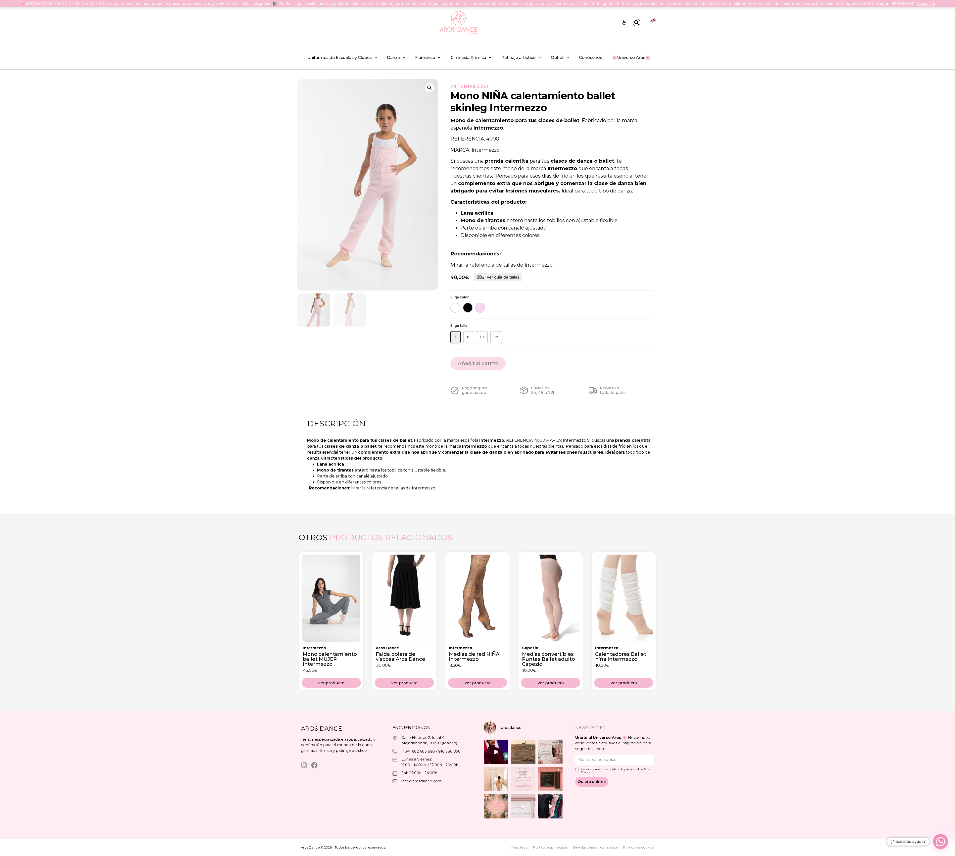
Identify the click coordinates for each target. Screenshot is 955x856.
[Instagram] (304, 765)
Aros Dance (387, 647)
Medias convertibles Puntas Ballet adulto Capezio (548, 659)
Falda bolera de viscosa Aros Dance (400, 656)
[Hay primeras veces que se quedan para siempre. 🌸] (496, 779)
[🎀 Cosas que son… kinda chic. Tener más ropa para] (550, 752)
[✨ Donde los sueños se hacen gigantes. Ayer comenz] (496, 752)
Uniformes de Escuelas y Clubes (339, 57)
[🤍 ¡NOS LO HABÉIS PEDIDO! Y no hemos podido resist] (523, 779)
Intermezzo (469, 86)
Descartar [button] (926, 3)
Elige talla (458, 325)
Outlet (557, 57)
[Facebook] (314, 765)
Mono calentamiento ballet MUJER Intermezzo (330, 659)
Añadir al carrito (478, 363)
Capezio (530, 647)
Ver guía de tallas (503, 277)
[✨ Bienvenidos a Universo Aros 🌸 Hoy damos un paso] (496, 806)
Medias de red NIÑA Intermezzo (474, 656)
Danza (393, 57)
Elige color (459, 297)
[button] (429, 87)
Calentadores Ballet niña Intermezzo (620, 656)
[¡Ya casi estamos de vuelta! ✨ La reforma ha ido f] (550, 779)
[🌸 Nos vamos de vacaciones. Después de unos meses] (523, 752)
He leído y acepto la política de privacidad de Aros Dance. (615, 771)
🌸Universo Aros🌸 (631, 57)
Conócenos (590, 57)
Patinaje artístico (518, 57)
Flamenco (425, 57)
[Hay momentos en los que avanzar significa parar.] (523, 806)
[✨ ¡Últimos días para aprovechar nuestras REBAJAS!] (550, 806)
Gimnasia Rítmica (468, 57)
